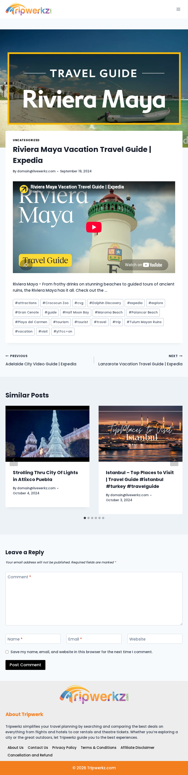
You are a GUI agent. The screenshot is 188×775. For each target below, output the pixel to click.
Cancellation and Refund (30, 755)
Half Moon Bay (75, 312)
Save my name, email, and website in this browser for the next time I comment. (82, 652)
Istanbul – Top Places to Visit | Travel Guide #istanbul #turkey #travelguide (140, 479)
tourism (61, 322)
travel (100, 322)
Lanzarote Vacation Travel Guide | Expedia (140, 360)
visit (43, 331)
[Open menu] (178, 9)
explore (155, 303)
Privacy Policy (64, 747)
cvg (78, 303)
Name (15, 639)
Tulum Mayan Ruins (144, 322)
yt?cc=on (62, 331)
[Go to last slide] (14, 460)
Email (75, 639)
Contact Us (38, 747)
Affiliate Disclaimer (138, 747)
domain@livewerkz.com (36, 171)
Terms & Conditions (98, 747)
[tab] (85, 518)
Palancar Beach (143, 312)
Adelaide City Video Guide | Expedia (41, 360)
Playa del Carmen (31, 322)
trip (116, 322)
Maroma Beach (109, 312)
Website (137, 639)
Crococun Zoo (55, 303)
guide (50, 312)
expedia (135, 303)
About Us (16, 747)
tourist (81, 322)
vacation (24, 331)
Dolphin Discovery (105, 303)
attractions (26, 303)
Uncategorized (26, 140)
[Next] (174, 460)
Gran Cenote (27, 312)
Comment (19, 577)
